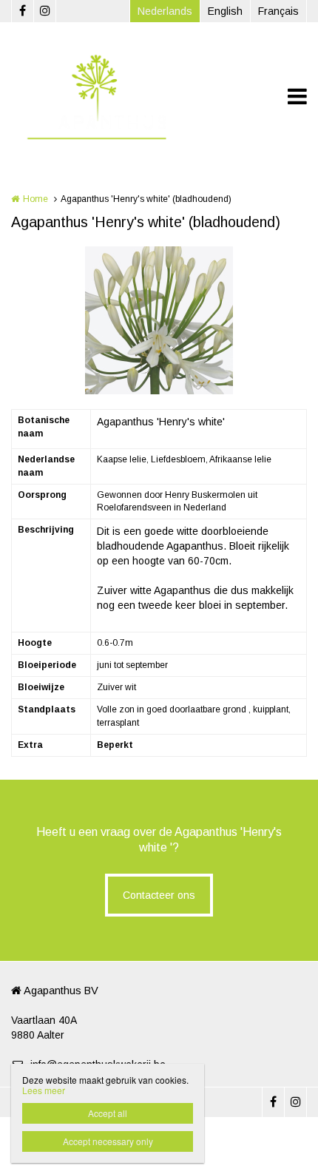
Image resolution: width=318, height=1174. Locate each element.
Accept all (107, 1113)
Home (35, 199)
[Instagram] (44, 11)
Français (278, 11)
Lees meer (43, 1090)
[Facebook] (22, 11)
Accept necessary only (108, 1141)
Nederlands (165, 11)
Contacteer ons (159, 895)
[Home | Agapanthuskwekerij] (117, 96)
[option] (159, 320)
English (225, 11)
